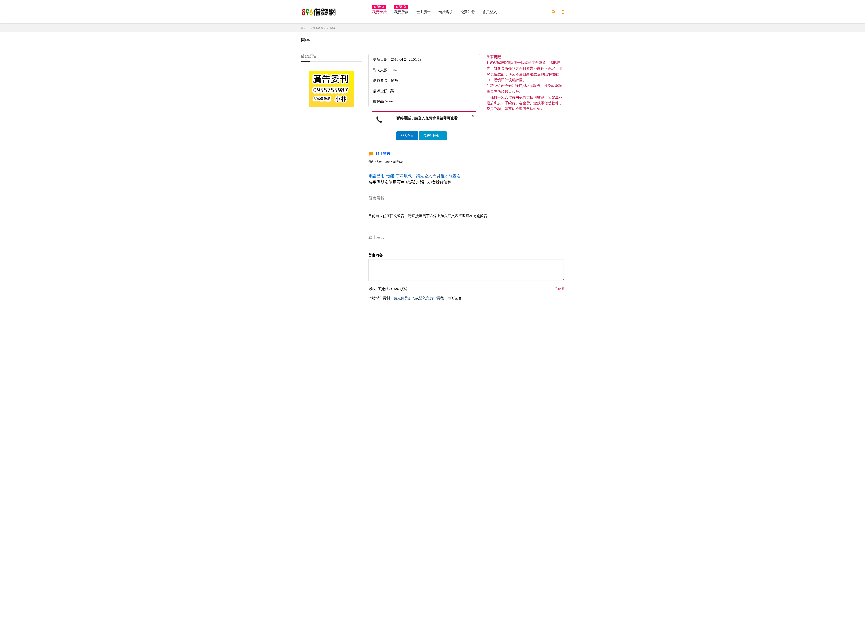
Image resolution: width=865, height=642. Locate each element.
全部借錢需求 (317, 28)
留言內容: (376, 255)
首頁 (303, 28)
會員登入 (490, 12)
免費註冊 (467, 12)
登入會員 (407, 135)
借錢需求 (445, 12)
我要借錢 (379, 10)
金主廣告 (423, 12)
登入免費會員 (429, 298)
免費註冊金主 (432, 135)
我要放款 (401, 10)
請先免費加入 (404, 298)
